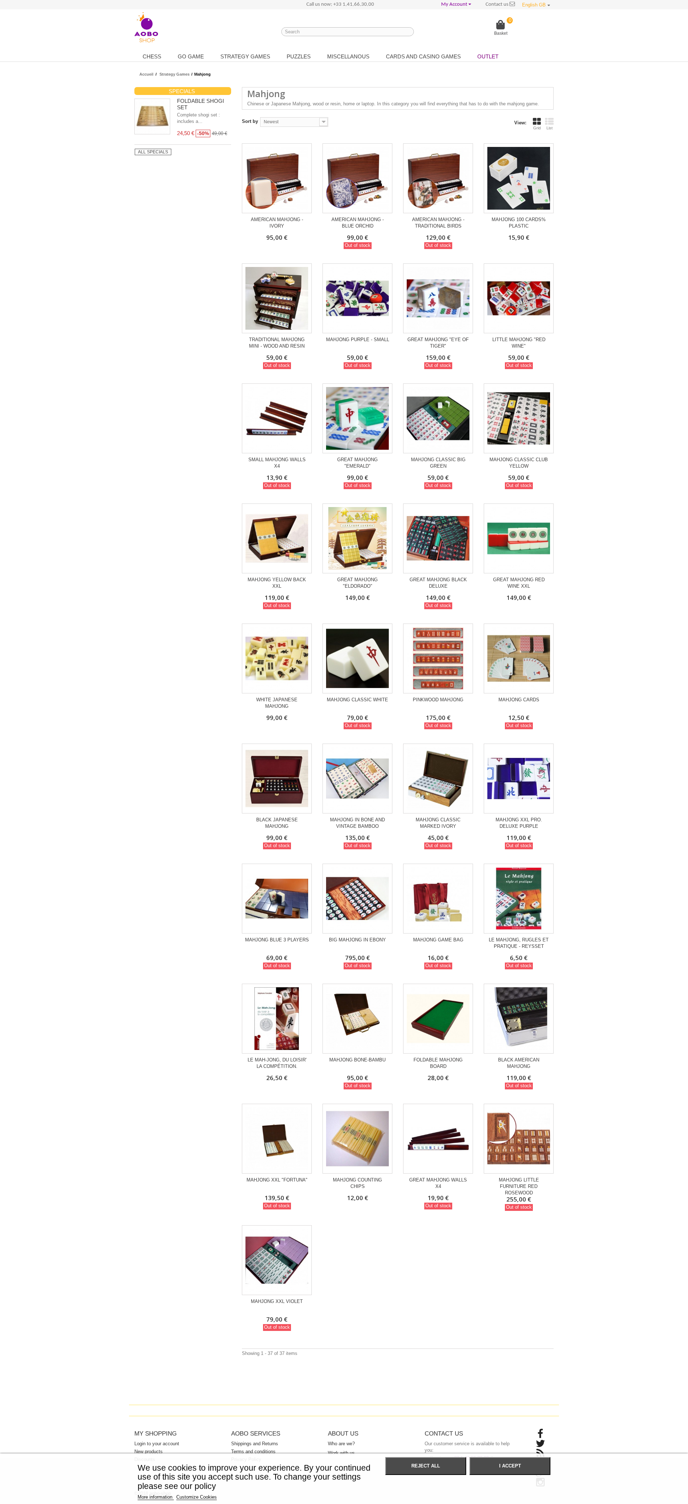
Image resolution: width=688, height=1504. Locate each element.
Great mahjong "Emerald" (357, 463)
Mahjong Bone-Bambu (357, 1060)
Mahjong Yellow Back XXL (277, 583)
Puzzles (299, 56)
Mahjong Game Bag (438, 939)
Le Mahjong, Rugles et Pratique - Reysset (519, 943)
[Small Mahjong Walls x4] (276, 418)
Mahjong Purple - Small (357, 339)
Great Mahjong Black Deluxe (438, 583)
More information (156, 1497)
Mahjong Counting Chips (357, 1183)
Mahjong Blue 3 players (277, 939)
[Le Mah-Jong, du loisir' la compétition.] (276, 1018)
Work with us (341, 1453)
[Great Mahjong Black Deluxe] (438, 538)
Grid (537, 128)
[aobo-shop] (146, 27)
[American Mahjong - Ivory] (276, 178)
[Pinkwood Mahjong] (438, 658)
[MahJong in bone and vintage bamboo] (357, 778)
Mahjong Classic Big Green (438, 463)
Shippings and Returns (254, 1443)
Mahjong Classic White (357, 699)
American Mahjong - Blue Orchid (357, 223)
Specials (182, 91)
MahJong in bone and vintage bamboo (357, 823)
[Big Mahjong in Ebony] (357, 898)
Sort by (250, 121)
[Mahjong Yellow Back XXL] (276, 538)
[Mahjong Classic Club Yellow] (518, 418)
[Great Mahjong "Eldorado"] (357, 538)
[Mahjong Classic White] (357, 658)
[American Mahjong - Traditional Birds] (438, 178)
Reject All (425, 1466)
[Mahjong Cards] (518, 658)
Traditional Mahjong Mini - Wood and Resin (277, 343)
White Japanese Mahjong (276, 703)
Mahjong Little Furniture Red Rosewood (519, 1186)
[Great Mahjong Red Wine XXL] (518, 538)
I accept (510, 1466)
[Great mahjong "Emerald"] (357, 418)
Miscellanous (348, 56)
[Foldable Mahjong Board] (438, 1018)
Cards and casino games (423, 56)
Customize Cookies (196, 1497)
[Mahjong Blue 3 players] (276, 898)
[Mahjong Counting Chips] (357, 1138)
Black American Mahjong (518, 1063)
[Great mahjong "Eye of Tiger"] (438, 298)
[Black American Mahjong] (518, 1018)
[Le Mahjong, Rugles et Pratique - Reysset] (518, 898)
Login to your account (156, 1443)
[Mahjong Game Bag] (438, 898)
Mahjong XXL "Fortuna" (277, 1180)
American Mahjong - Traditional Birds (438, 223)
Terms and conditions (253, 1451)
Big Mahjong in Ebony (357, 939)
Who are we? (341, 1443)
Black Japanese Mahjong (277, 823)
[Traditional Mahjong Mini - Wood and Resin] (276, 298)
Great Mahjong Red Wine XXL (519, 583)
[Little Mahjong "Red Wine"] (518, 298)
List (549, 128)
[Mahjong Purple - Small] (357, 298)
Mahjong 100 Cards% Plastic (519, 223)
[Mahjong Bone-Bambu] (357, 1018)
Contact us (498, 4)
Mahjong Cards (518, 699)
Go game (191, 56)
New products (148, 1451)
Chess (152, 56)
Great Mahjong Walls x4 (438, 1183)
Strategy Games (245, 56)
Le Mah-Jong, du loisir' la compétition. (277, 1063)
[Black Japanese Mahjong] (276, 778)
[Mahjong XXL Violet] (276, 1260)
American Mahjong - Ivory (277, 223)
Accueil (146, 74)
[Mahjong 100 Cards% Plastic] (518, 178)
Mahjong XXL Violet (277, 1301)
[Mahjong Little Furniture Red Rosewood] (518, 1138)
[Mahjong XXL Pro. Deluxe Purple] (518, 778)
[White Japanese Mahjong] (276, 658)
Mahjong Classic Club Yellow (518, 463)
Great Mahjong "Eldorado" (357, 583)
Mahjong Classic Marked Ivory (438, 823)
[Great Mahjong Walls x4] (438, 1138)
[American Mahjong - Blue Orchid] (357, 178)
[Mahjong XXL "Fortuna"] (276, 1138)
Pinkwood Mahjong (438, 699)
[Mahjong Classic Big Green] (438, 418)
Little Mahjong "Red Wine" (518, 343)
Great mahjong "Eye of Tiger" (438, 343)
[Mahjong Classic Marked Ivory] (438, 778)
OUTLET (487, 56)
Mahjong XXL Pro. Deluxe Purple (519, 823)
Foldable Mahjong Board (438, 1063)
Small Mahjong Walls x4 (277, 463)
